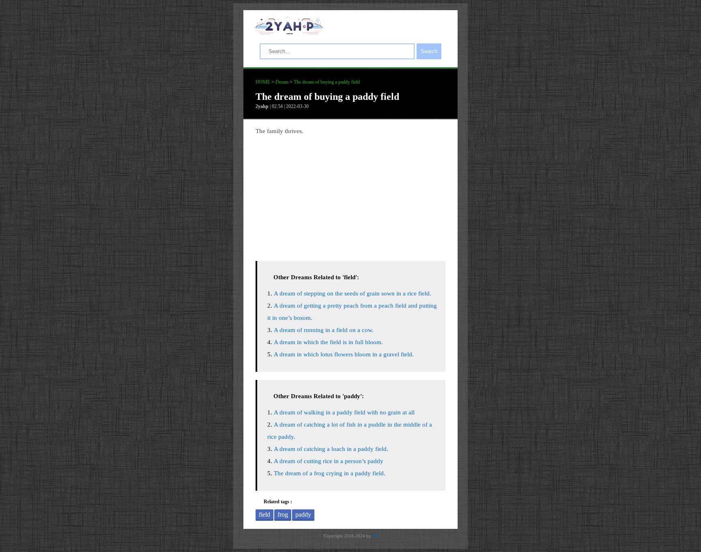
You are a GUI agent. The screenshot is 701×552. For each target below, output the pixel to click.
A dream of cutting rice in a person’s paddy (328, 461)
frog (282, 514)
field (264, 514)
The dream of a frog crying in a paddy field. (329, 473)
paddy (303, 514)
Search (429, 51)
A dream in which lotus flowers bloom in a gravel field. (344, 354)
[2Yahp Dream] (289, 32)
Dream (281, 82)
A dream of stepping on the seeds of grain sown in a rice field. (352, 293)
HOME (263, 82)
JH (374, 535)
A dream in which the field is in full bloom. (328, 342)
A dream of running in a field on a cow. (324, 330)
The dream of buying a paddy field (327, 82)
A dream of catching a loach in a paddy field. (331, 449)
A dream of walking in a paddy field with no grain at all (344, 412)
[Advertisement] (350, 196)
